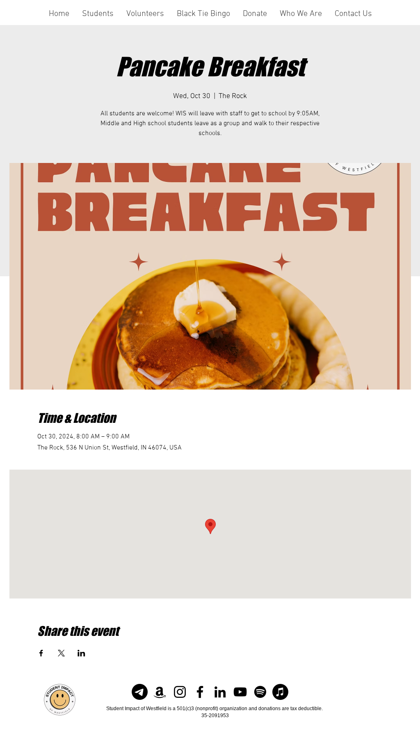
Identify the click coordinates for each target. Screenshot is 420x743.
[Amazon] (160, 692)
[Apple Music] (280, 692)
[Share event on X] (61, 653)
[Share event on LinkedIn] (81, 653)
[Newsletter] (140, 692)
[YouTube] (240, 692)
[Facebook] (200, 692)
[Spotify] (260, 692)
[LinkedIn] (220, 692)
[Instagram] (180, 692)
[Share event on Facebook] (41, 653)
